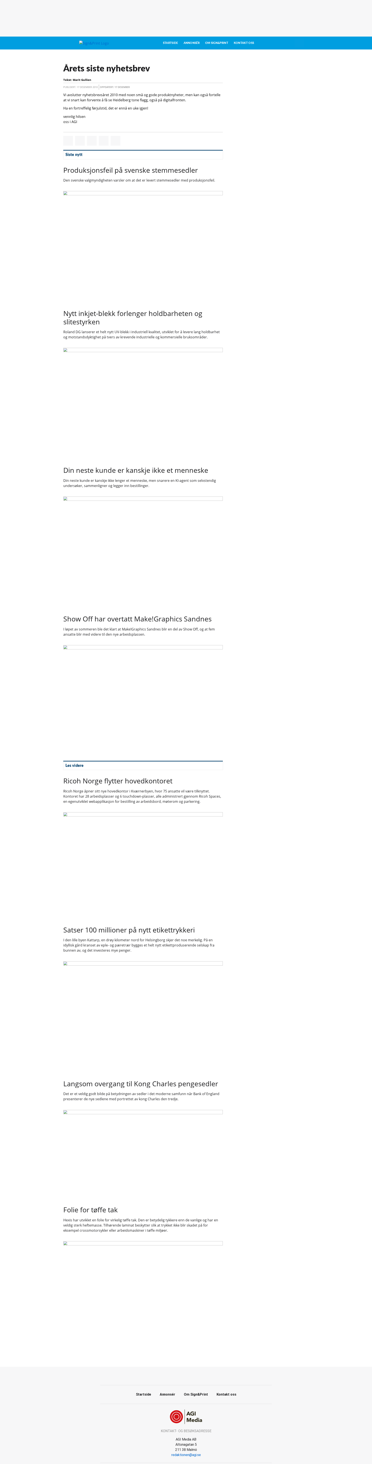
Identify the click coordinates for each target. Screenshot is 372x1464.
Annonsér (192, 43)
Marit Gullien (82, 80)
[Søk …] (299, 43)
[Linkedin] (191, 1375)
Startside (170, 43)
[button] (68, 141)
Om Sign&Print (216, 43)
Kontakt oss (244, 43)
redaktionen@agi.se (186, 1455)
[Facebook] (181, 1375)
